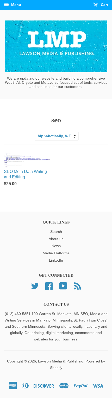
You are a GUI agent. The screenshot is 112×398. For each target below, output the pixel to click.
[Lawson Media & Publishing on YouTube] (63, 286)
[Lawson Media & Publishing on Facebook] (49, 286)
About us (56, 239)
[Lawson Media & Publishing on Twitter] (35, 286)
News (56, 246)
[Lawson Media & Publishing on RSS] (77, 286)
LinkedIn (56, 260)
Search (56, 232)
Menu (15, 5)
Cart (104, 5)
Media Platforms (56, 253)
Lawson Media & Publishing (60, 361)
